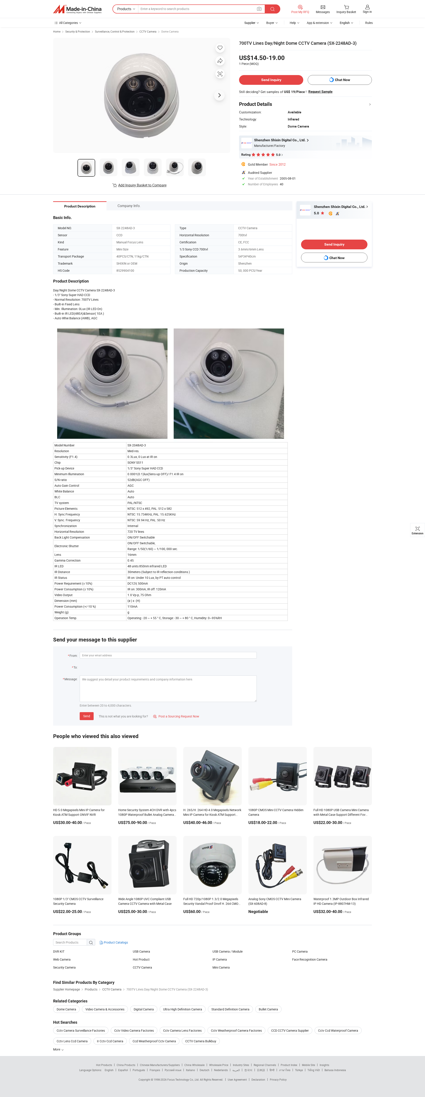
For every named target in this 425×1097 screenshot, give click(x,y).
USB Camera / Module (227, 951)
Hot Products (104, 1065)
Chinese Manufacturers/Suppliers (160, 1065)
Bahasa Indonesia (335, 1070)
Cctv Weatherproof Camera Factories (236, 1030)
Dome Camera (170, 31)
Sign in (367, 12)
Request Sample (320, 92)
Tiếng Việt (313, 1070)
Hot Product (141, 959)
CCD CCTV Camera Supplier (290, 1030)
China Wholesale (194, 1065)
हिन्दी (272, 1070)
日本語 (261, 1070)
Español (123, 1070)
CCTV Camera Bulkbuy (200, 1041)
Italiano (190, 1070)
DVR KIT (58, 951)
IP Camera (219, 959)
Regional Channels (265, 1065)
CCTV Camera (147, 31)
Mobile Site (308, 1065)
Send (86, 716)
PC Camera (300, 951)
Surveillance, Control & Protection (115, 31)
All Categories (68, 23)
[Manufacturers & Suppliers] (77, 9)
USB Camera (141, 951)
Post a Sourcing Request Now (176, 716)
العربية (236, 1070)
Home (56, 31)
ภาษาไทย (284, 1070)
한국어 (248, 1070)
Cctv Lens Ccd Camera (72, 1041)
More (57, 1049)
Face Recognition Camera (309, 959)
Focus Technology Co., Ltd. (183, 1079)
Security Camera (64, 967)
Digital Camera (144, 1009)
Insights (324, 1065)
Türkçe (299, 1070)
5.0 (317, 213)
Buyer (270, 23)
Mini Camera (221, 967)
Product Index (289, 1065)
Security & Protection (77, 31)
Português (139, 1070)
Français (155, 1070)
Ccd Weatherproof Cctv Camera (154, 1041)
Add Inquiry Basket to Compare (142, 185)
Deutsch (204, 1070)
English (109, 1070)
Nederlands (221, 1070)
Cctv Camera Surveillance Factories (81, 1030)
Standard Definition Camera (230, 1009)
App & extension (318, 23)
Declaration (258, 1079)
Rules (369, 23)
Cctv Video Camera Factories (134, 1030)
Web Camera (62, 959)
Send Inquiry (271, 80)
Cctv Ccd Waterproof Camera (338, 1030)
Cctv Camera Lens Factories (182, 1030)
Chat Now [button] (342, 80)
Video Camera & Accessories (104, 1009)
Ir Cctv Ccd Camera (110, 1041)
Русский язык (173, 1070)
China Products (126, 1065)
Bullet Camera (268, 1009)
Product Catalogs (115, 942)
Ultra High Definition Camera (182, 1009)
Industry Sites (241, 1065)
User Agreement (237, 1079)
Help (293, 23)
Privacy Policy (278, 1079)
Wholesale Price (218, 1065)
